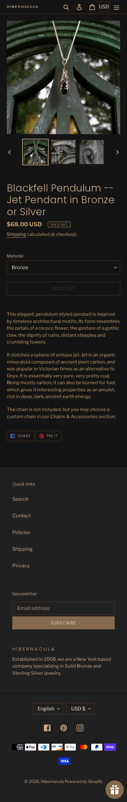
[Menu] (116, 7)
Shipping (16, 234)
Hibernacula (52, 781)
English (46, 709)
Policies (21, 532)
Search (20, 499)
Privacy (21, 566)
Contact (21, 516)
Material (15, 255)
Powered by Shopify (84, 781)
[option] (36, 152)
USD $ (78, 709)
